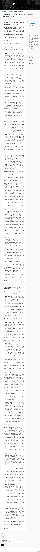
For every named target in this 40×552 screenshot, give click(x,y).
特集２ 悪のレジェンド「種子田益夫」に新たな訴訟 (34, 42)
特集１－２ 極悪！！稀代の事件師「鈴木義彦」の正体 (34, 39)
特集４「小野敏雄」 (31, 46)
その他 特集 (30, 60)
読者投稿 (30, 33)
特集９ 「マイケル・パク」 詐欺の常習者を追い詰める (34, 57)
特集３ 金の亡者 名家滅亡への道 (33, 44)
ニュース (30, 65)
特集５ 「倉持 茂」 (31, 48)
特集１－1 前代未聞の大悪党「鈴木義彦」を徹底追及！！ (34, 36)
